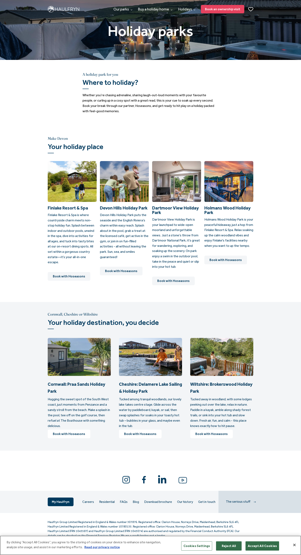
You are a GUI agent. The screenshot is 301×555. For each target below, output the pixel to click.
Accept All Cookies (262, 546)
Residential (107, 502)
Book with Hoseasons (69, 276)
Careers (88, 502)
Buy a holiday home (154, 9)
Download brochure (158, 502)
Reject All (229, 546)
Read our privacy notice (102, 547)
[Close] (294, 544)
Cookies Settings (196, 546)
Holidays (185, 9)
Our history (185, 502)
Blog (136, 502)
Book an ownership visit (222, 9)
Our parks (121, 9)
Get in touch (206, 502)
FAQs (124, 502)
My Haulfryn (60, 502)
